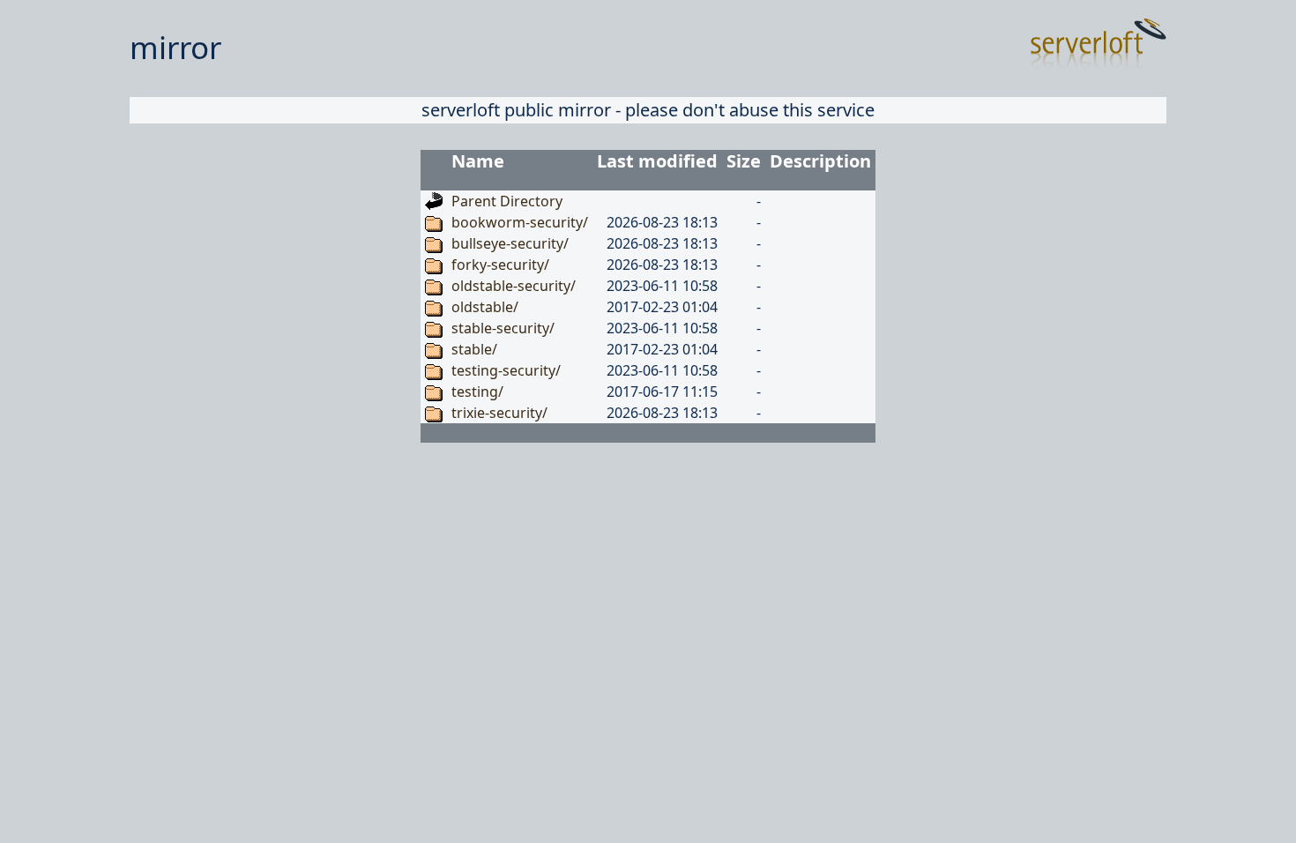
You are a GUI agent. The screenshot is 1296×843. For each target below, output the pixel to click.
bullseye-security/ (510, 243)
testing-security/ (506, 370)
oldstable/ (484, 307)
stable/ (474, 349)
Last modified (657, 161)
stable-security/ (503, 328)
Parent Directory (506, 201)
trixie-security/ (499, 412)
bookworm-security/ (519, 222)
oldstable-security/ (513, 285)
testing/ (477, 391)
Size (743, 161)
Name (477, 161)
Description (820, 161)
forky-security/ (500, 264)
